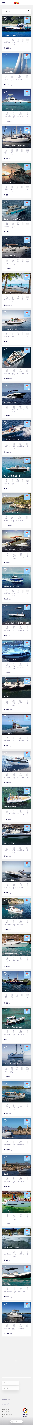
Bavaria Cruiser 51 (11, 182)
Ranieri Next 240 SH (11, 329)
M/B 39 (6, 1100)
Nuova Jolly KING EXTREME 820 (16, 623)
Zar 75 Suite (8, 1284)
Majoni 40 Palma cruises (13, 1027)
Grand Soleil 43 (9, 990)
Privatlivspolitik (7, 1414)
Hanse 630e (8, 72)
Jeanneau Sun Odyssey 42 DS (15, 145)
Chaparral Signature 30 (13, 954)
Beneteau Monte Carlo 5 (13, 219)
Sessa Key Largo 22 (11, 1247)
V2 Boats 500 (9, 880)
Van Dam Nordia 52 (11, 513)
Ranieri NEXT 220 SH (12, 476)
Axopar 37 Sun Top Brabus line (15, 292)
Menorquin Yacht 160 (12, 35)
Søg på (8, 11)
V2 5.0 (6, 1211)
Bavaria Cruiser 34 (11, 1064)
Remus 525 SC (9, 843)
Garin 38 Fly (8, 109)
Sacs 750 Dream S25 (11, 807)
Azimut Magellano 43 (12, 586)
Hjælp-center (6, 1409)
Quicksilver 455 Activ (11, 770)
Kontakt (4, 1417)
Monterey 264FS (10, 403)
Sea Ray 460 (9, 1137)
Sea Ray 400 (9, 1174)
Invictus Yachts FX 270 (12, 550)
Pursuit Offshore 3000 (12, 1321)
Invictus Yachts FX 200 (12, 439)
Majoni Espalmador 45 (12, 917)
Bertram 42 (8, 733)
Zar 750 (7, 696)
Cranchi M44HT (10, 256)
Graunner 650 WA (11, 660)
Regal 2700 (8, 366)
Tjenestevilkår (6, 1412)
